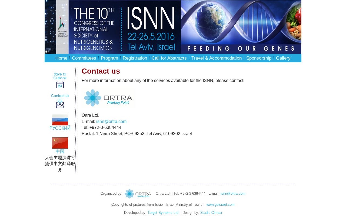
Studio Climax (211, 213)
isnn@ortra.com (111, 121)
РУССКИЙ (60, 128)
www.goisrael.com (221, 205)
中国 (60, 151)
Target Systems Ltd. (163, 213)
